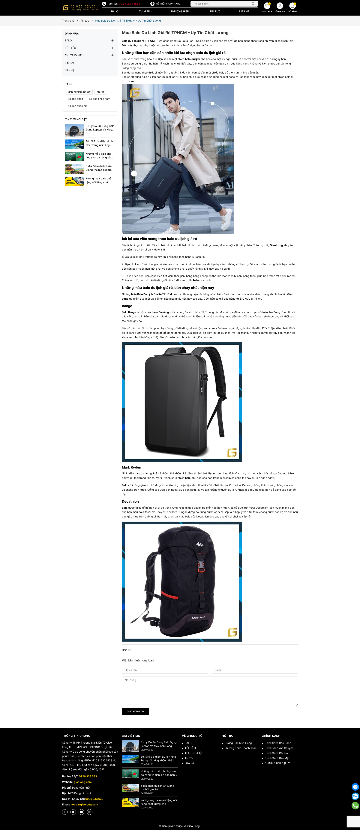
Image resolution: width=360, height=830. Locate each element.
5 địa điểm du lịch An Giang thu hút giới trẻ (157, 787)
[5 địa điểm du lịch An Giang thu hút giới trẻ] (74, 168)
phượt (100, 91)
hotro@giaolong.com (84, 804)
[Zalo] (355, 796)
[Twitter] (73, 812)
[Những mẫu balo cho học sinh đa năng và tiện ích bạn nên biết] (74, 156)
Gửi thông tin (135, 711)
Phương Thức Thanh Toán (240, 748)
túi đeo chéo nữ (77, 105)
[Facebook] (65, 812)
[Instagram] (89, 812)
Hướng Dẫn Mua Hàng (238, 743)
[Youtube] (81, 812)
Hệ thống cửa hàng (168, 3)
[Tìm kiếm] (254, 4)
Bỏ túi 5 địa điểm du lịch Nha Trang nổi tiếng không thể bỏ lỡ (100, 145)
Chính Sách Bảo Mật (277, 758)
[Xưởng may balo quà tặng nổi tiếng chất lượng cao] (74, 181)
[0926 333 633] (355, 805)
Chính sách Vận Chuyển (279, 748)
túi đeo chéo (75, 98)
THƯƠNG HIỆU (180, 11)
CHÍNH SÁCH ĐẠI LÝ (277, 763)
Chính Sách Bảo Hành (278, 743)
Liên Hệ (244, 11)
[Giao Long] (80, 7)
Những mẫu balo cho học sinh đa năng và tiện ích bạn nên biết (98, 157)
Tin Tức (215, 11)
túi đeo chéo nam (99, 98)
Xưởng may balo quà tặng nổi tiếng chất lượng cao (98, 182)
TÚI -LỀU (145, 11)
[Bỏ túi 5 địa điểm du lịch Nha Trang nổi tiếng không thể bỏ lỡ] (74, 143)
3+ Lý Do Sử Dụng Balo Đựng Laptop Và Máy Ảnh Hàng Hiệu (100, 129)
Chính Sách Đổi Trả (276, 753)
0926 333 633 (129, 4)
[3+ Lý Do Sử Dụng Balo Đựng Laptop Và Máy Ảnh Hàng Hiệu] (74, 130)
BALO (115, 11)
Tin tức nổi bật (76, 119)
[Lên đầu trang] (355, 815)
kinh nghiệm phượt (79, 91)
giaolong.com (83, 782)
